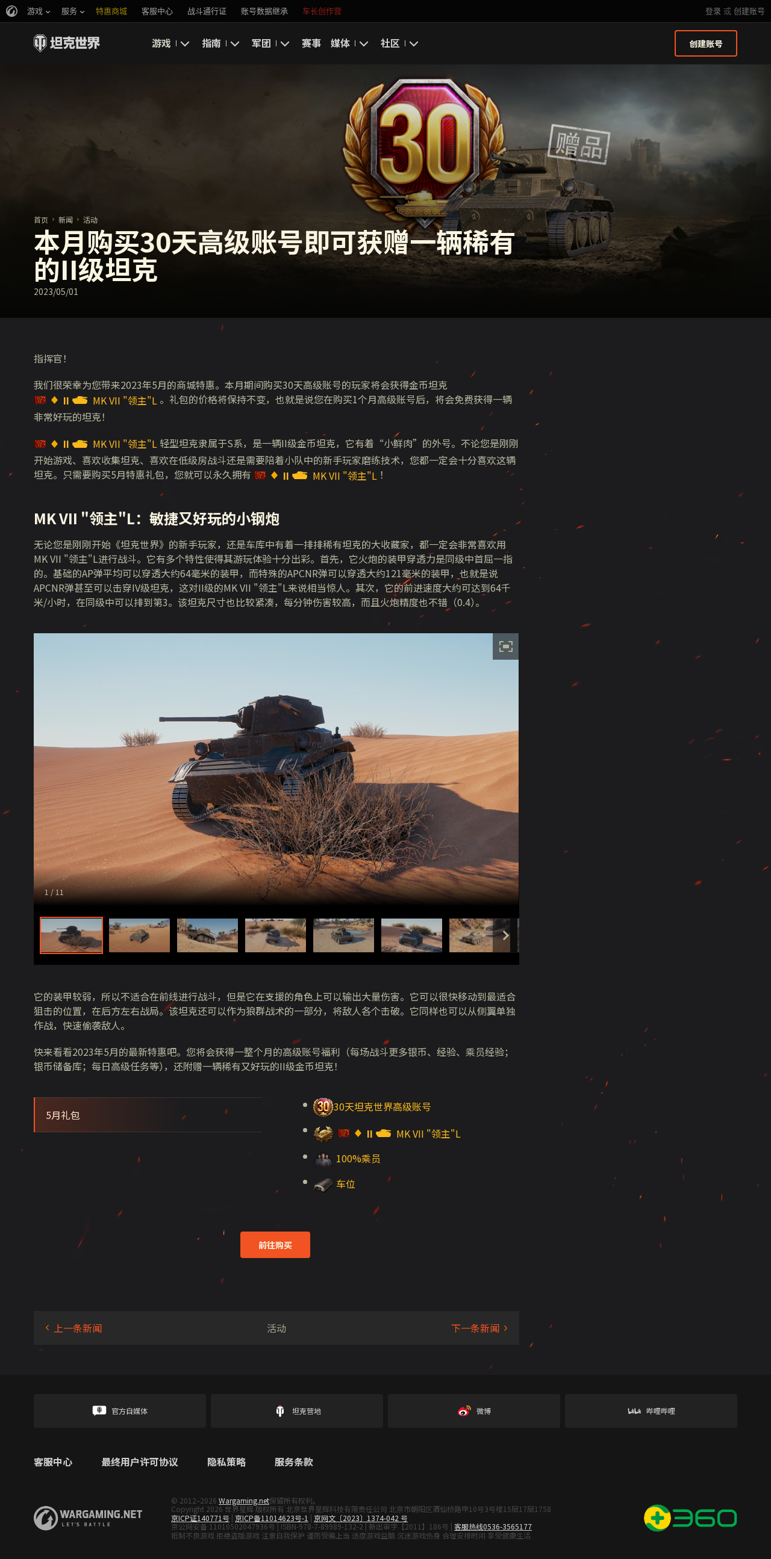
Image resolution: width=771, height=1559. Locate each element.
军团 (261, 43)
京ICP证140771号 (200, 1518)
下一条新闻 (475, 1328)
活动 (90, 219)
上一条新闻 (78, 1328)
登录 (713, 11)
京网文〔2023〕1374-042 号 (361, 1518)
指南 (211, 43)
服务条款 (294, 1462)
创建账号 (749, 11)
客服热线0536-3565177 (493, 1526)
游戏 (161, 43)
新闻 (65, 219)
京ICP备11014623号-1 (271, 1518)
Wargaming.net (244, 1500)
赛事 (311, 43)
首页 (41, 219)
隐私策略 (226, 1462)
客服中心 (53, 1462)
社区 (390, 43)
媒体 (340, 43)
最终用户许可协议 (139, 1462)
